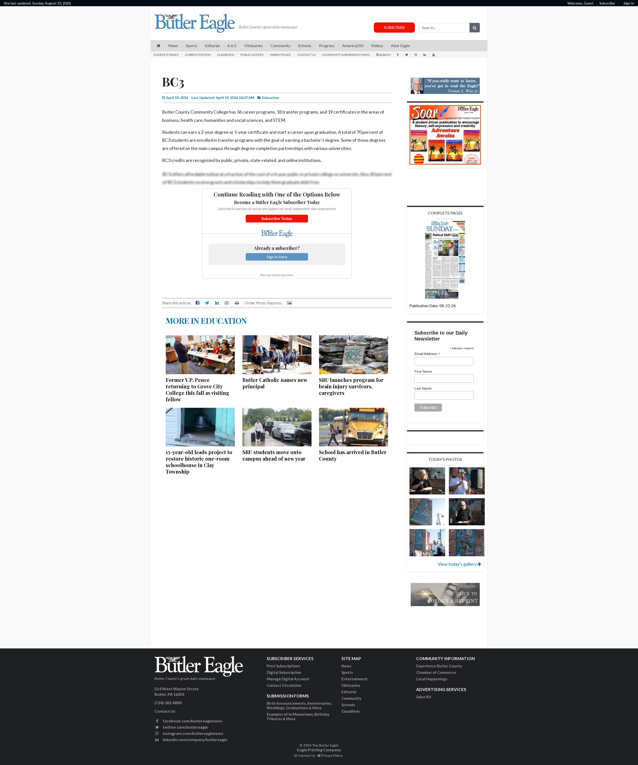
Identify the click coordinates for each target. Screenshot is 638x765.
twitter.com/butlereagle (185, 727)
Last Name (423, 388)
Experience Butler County (439, 666)
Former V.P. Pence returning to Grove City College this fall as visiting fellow (197, 389)
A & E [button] (232, 45)
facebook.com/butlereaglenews (192, 720)
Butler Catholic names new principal (274, 383)
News (346, 666)
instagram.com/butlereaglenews (192, 733)
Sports (347, 672)
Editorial (348, 692)
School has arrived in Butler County (353, 455)
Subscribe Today (276, 218)
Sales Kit (423, 697)
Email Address (427, 353)
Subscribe (607, 3)
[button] (158, 45)
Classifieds (225, 55)
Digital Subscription (284, 672)
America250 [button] (352, 45)
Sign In (629, 3)
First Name (423, 371)
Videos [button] (377, 45)
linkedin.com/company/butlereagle (194, 739)
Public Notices (251, 55)
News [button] (173, 45)
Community (351, 698)
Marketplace (280, 55)
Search (385, 55)
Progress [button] (326, 45)
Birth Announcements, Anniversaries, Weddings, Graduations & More (299, 705)
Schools (348, 704)
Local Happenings (431, 679)
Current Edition (198, 55)
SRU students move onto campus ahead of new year (274, 455)
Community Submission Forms (346, 55)
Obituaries (350, 685)
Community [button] (280, 45)
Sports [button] (191, 45)
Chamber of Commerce (436, 672)
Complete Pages (165, 55)
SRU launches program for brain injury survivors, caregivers (351, 386)
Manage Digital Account (288, 679)
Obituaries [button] (253, 45)
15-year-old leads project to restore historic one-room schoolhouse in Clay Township (199, 462)
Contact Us (306, 55)
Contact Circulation (284, 685)
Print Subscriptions (283, 666)
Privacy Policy (331, 756)
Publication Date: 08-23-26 (432, 305)
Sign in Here (277, 256)
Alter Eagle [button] (400, 45)
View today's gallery (457, 564)
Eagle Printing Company (319, 749)
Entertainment (354, 679)
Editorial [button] (212, 45)
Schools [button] (304, 45)
